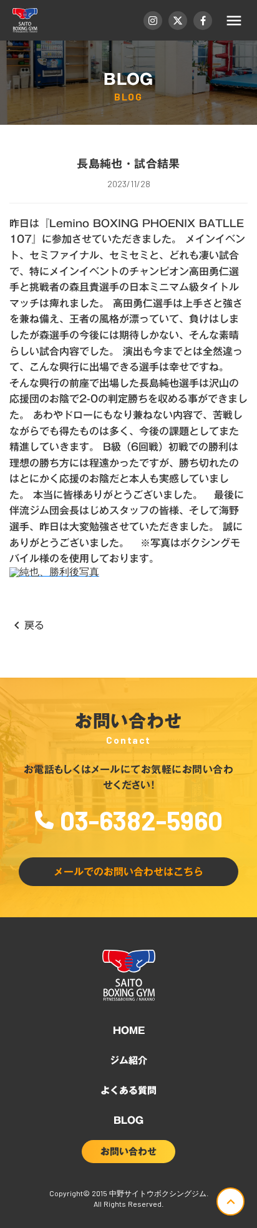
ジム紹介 (128, 1060)
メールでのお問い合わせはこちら (128, 872)
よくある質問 (128, 1090)
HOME (129, 1030)
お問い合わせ (128, 1151)
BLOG (128, 1120)
